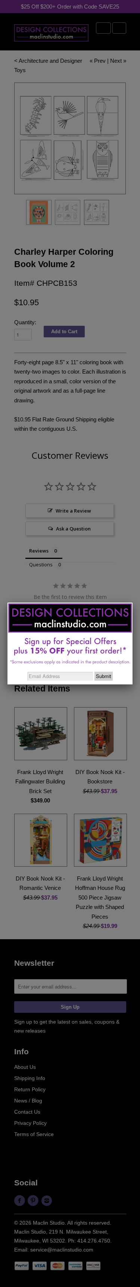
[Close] (132, 602)
